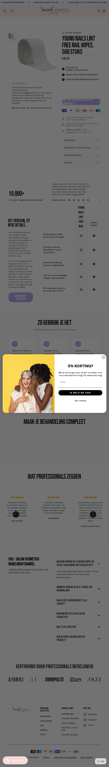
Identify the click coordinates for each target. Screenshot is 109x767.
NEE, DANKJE (80, 401)
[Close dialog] (103, 357)
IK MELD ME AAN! (80, 392)
